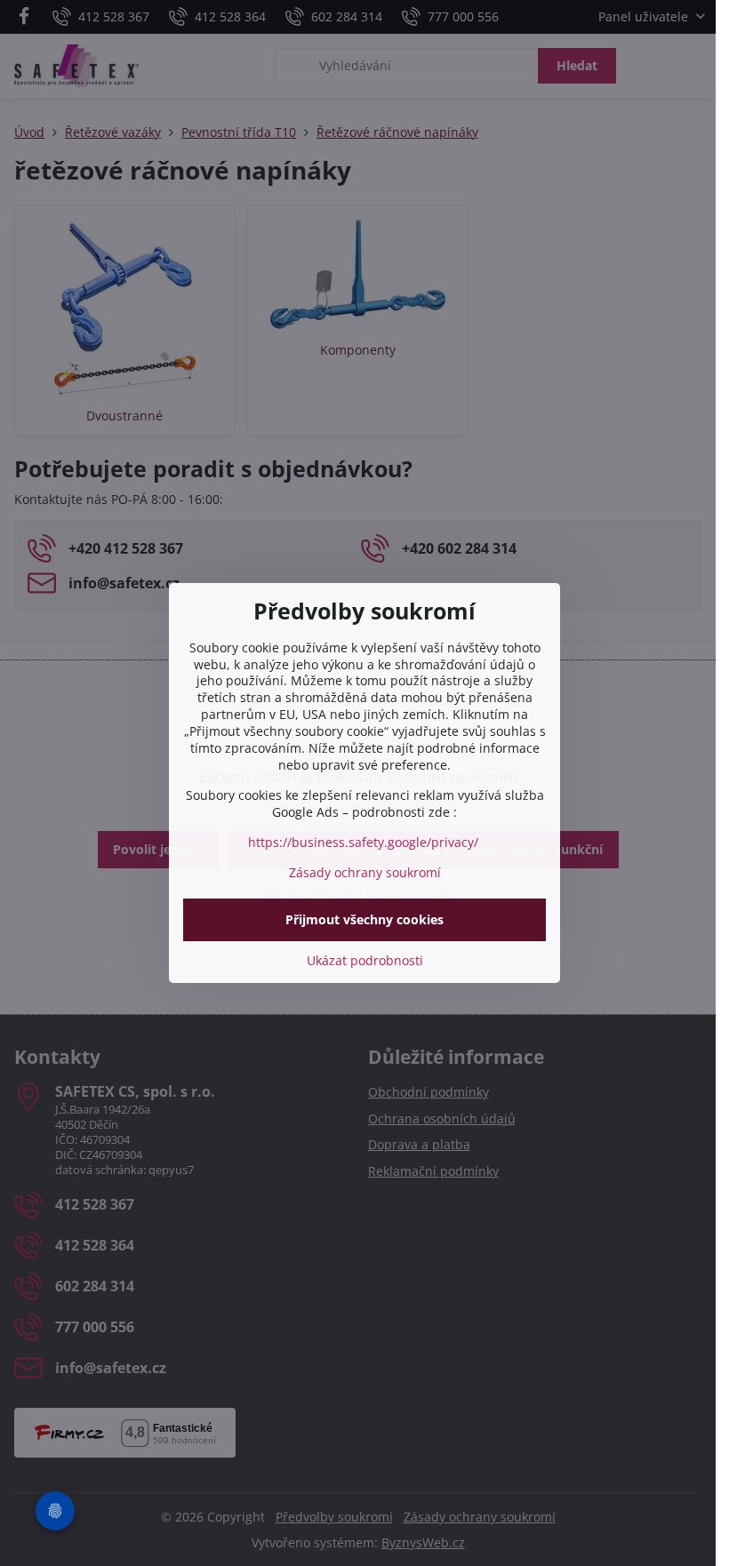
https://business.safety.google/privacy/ (363, 842)
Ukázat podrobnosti (365, 960)
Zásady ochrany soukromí (365, 872)
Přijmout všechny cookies (364, 919)
